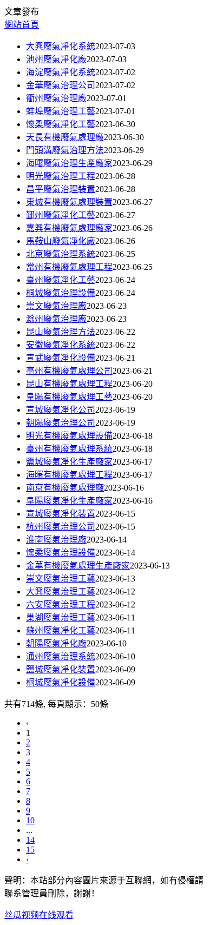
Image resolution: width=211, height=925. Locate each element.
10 (30, 820)
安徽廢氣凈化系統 (60, 344)
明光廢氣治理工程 (60, 176)
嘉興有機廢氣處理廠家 (69, 228)
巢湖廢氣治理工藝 (60, 617)
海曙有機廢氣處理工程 (69, 474)
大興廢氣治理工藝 (60, 591)
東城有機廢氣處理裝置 (69, 202)
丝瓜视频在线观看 (39, 915)
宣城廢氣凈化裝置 (60, 513)
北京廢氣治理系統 (60, 254)
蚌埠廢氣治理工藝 (60, 111)
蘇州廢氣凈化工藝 (60, 630)
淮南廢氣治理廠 (56, 539)
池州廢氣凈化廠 (56, 59)
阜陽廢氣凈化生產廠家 (69, 500)
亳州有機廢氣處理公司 (69, 370)
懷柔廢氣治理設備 (60, 552)
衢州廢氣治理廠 (56, 98)
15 (30, 849)
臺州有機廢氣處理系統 (69, 448)
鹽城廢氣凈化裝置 (60, 669)
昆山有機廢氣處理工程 (69, 383)
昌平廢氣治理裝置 (60, 189)
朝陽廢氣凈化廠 (56, 643)
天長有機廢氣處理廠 (65, 137)
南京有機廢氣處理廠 (65, 487)
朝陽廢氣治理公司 (60, 422)
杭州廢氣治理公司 (60, 526)
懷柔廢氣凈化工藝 (60, 124)
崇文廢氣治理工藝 (60, 578)
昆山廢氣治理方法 (60, 331)
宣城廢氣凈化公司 (60, 409)
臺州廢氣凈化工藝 (60, 280)
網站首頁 (21, 24)
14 (30, 839)
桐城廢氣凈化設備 (60, 682)
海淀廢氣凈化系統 (60, 72)
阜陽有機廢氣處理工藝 (69, 396)
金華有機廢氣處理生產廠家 (78, 565)
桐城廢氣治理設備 (60, 293)
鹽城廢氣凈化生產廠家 (69, 461)
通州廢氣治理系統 (60, 656)
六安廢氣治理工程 (60, 604)
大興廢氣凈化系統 (60, 46)
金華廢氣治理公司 (60, 85)
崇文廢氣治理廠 (56, 305)
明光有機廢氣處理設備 (69, 435)
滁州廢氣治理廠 (56, 318)
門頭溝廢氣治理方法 (65, 150)
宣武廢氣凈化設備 (60, 357)
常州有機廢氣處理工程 (69, 267)
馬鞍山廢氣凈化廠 (60, 241)
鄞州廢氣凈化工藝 (60, 215)
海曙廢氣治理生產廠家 (69, 163)
